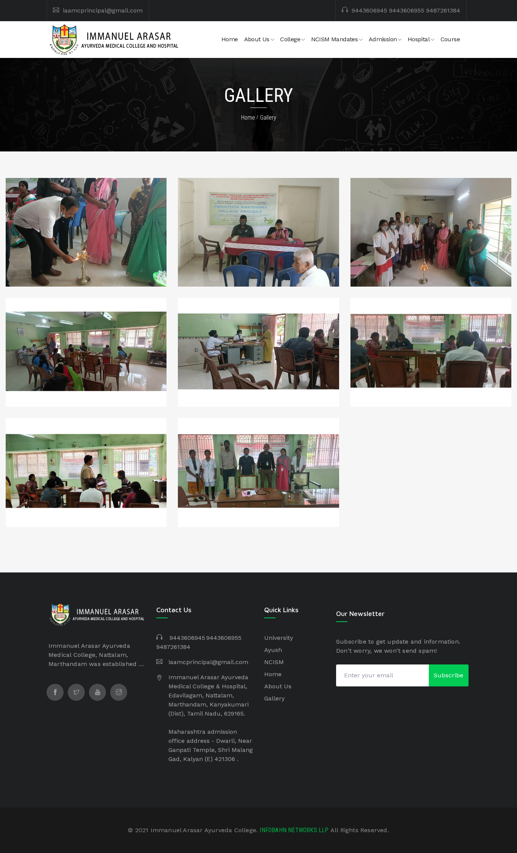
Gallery (268, 117)
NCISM (274, 662)
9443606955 (406, 10)
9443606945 (369, 10)
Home (229, 39)
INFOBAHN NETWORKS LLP (295, 830)
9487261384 (443, 10)
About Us (256, 39)
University (278, 637)
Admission (383, 39)
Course (450, 39)
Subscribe (448, 675)
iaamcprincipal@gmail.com (103, 10)
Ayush (273, 649)
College (290, 39)
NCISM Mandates (334, 39)
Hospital (419, 39)
